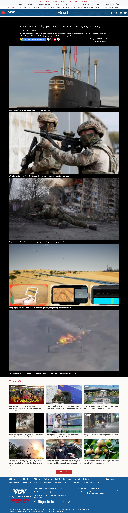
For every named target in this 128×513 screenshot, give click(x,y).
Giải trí (117, 7)
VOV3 (55, 1)
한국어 (75, 4)
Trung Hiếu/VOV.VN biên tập (99, 39)
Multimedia (37, 7)
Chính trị (19, 7)
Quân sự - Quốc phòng (91, 482)
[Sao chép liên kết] (58, 39)
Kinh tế (44, 7)
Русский (97, 4)
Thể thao (64, 7)
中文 (10, 4)
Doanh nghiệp (82, 7)
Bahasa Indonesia (44, 4)
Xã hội (25, 7)
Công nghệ (90, 7)
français (20, 4)
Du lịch (76, 482)
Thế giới (30, 7)
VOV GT (84, 1)
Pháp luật (58, 7)
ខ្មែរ (66, 4)
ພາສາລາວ (86, 4)
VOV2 (47, 1)
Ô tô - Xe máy (72, 7)
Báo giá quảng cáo (39, 497)
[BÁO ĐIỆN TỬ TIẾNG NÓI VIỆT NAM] (10, 12)
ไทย (118, 4)
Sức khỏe (98, 7)
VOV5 (69, 1)
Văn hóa (110, 7)
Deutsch (30, 4)
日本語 (58, 4)
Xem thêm (64, 471)
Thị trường (50, 7)
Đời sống (104, 7)
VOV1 (40, 1)
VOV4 (62, 1)
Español (108, 4)
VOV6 (76, 1)
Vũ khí (63, 12)
